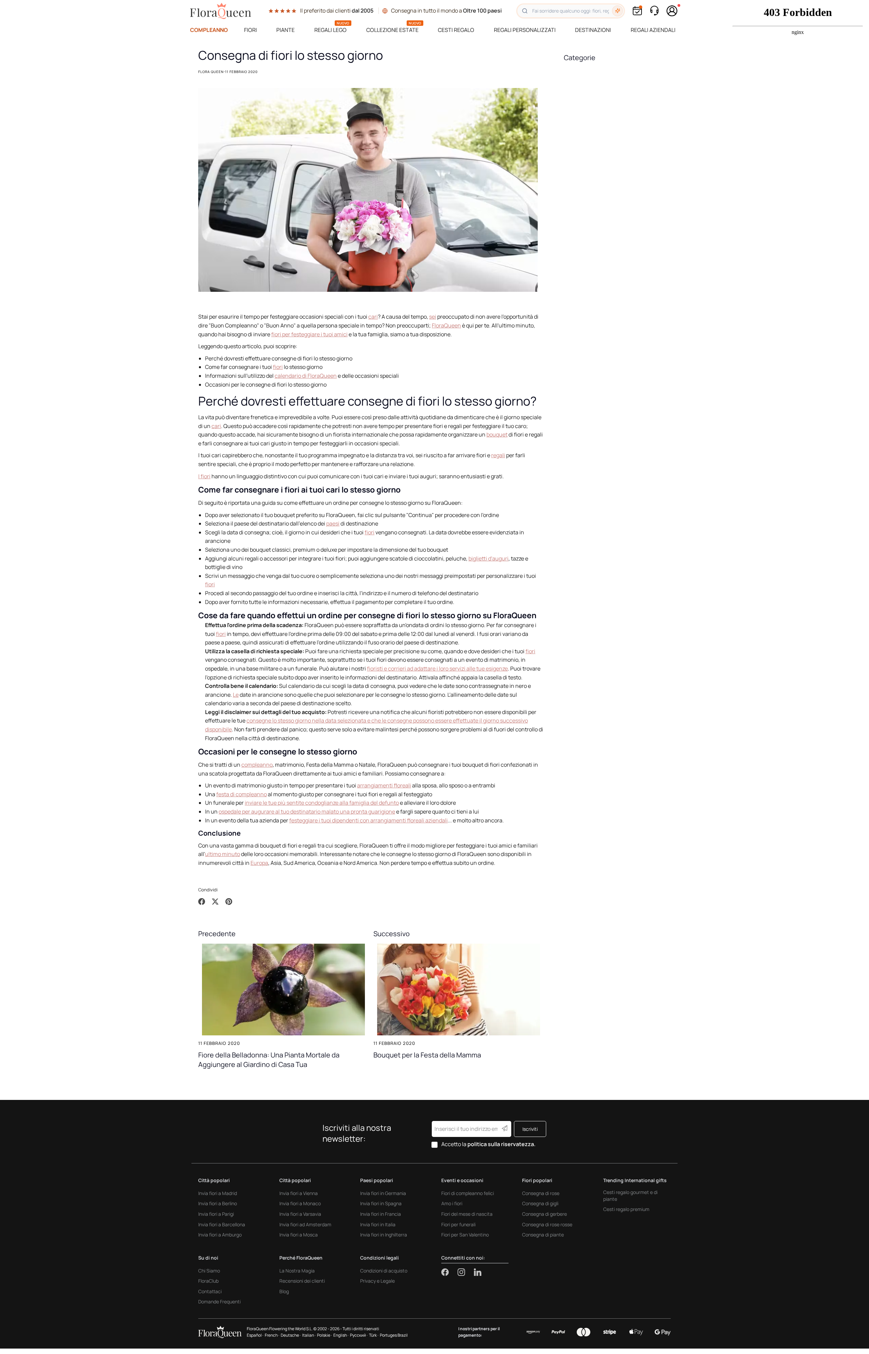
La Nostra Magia (297, 1270)
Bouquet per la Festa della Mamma (427, 1054)
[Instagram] (466, 1272)
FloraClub (208, 1281)
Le (236, 694)
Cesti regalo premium (626, 1209)
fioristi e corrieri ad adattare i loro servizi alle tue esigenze (437, 668)
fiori (278, 367)
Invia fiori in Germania (383, 1193)
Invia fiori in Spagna (381, 1203)
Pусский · (359, 1335)
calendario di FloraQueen (306, 375)
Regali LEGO (330, 30)
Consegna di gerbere (544, 1214)
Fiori (250, 30)
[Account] (672, 11)
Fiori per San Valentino (465, 1234)
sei (432, 316)
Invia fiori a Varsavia (300, 1214)
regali (498, 455)
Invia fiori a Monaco (300, 1203)
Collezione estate (392, 30)
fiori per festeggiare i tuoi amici (309, 334)
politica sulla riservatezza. (501, 1144)
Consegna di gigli (540, 1203)
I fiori (204, 476)
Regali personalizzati (525, 30)
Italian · (309, 1335)
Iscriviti (530, 1129)
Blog (284, 1291)
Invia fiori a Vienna (298, 1193)
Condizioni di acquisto (383, 1270)
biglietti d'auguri (488, 558)
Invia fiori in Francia (380, 1214)
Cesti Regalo (456, 30)
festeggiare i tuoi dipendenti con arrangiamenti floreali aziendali (368, 820)
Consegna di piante (543, 1234)
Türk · (373, 1335)
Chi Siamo (209, 1270)
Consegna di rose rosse (547, 1224)
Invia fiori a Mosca (298, 1234)
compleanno (257, 764)
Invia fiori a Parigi (216, 1214)
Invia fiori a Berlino (217, 1203)
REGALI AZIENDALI (653, 30)
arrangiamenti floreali (384, 785)
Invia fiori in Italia (377, 1224)
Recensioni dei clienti (302, 1281)
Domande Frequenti (219, 1301)
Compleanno (209, 30)
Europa (259, 863)
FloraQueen (446, 325)
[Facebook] (449, 1272)
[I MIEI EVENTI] (637, 10)
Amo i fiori (451, 1203)
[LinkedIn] (477, 1272)
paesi (332, 523)
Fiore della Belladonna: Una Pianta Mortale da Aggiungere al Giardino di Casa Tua (268, 1059)
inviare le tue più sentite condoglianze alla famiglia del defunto (322, 802)
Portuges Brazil (394, 1335)
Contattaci (210, 1291)
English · (341, 1335)
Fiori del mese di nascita (467, 1214)
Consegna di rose (540, 1193)
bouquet (496, 434)
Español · (255, 1335)
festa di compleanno (241, 794)
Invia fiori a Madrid (217, 1193)
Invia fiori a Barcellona (221, 1224)
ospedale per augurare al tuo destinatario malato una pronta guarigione (307, 811)
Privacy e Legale (377, 1281)
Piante (285, 30)
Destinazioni (593, 30)
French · (272, 1335)
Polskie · (324, 1335)
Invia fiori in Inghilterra (383, 1234)
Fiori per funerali (458, 1224)
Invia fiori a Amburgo (220, 1234)
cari (373, 316)
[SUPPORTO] (654, 10)
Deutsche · (291, 1335)
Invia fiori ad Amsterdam (305, 1224)
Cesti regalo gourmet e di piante (630, 1195)
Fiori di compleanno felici (467, 1193)
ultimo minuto (222, 854)
